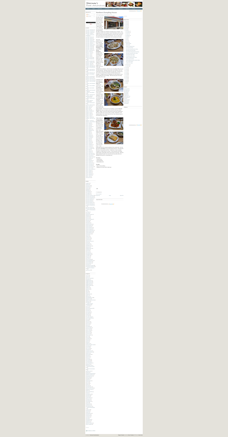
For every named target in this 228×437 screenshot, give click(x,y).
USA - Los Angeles (90, 148)
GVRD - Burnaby (89, 57)
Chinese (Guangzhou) (90, 197)
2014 (126, 74)
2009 (126, 81)
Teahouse (88, 414)
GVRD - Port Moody (90, 76)
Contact (114, 8)
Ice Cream (88, 348)
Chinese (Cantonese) (90, 195)
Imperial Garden (128, 43)
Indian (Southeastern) (90, 230)
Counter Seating (89, 316)
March (127, 42)
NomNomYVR (127, 97)
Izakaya (88, 349)
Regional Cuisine (89, 389)
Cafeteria (88, 302)
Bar (87, 291)
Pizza (88, 383)
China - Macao (89, 51)
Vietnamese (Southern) (90, 267)
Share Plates (89, 397)
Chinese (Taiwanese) (90, 208)
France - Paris (89, 56)
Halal (87, 342)
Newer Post (98, 195)
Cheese (88, 309)
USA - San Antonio (90, 164)
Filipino (88, 216)
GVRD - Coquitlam (90, 62)
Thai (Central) (89, 259)
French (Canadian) (90, 219)
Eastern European (90, 214)
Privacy (133, 8)
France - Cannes (89, 52)
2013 (126, 76)
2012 (126, 77)
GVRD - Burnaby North (90, 58)
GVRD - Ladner (89, 63)
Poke (87, 384)
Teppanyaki (88, 415)
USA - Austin (89, 125)
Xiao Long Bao (89, 424)
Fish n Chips (89, 330)
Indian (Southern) (89, 231)
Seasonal (88, 396)
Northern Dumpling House (106, 12)
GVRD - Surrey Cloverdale (91, 81)
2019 (126, 67)
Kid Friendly (89, 354)
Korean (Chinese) (90, 241)
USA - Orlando (89, 158)
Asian (88, 188)
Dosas (88, 325)
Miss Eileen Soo (127, 96)
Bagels (88, 286)
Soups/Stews (89, 401)
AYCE (88, 275)
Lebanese (88, 243)
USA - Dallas (89, 138)
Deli (87, 320)
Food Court (88, 332)
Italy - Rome (89, 109)
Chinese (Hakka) (89, 200)
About (93, 8)
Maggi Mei (126, 93)
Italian (88, 236)
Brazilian (88, 190)
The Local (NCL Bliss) (129, 61)
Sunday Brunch (89, 406)
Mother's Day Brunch (90, 374)
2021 (126, 28)
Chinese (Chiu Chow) (90, 196)
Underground (89, 419)
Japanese (88, 238)
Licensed (88, 360)
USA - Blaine (89, 132)
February (127, 64)
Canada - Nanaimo (90, 40)
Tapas (88, 412)
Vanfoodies (127, 103)
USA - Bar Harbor (89, 126)
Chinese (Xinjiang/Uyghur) (91, 209)
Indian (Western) (89, 232)
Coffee (88, 314)
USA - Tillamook (89, 175)
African (88, 184)
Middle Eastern (89, 248)
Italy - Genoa (89, 107)
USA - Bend (88, 131)
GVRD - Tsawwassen (90, 94)
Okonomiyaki (89, 377)
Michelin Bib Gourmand (90, 366)
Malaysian (88, 244)
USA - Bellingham (89, 130)
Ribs (87, 390)
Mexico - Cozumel (90, 120)
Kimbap (88, 355)
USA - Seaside (89, 170)
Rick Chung (127, 102)
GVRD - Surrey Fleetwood (91, 83)
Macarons (88, 364)
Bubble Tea (88, 298)
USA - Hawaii (89, 143)
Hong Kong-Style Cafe (90, 344)
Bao (87, 290)
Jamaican (88, 237)
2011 (126, 78)
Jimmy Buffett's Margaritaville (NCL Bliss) (132, 51)
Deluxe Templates (131, 435)
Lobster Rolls (89, 361)
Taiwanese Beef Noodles (91, 407)
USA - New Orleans (90, 153)
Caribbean (88, 194)
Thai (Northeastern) (90, 260)
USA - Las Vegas (89, 147)
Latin (87, 242)
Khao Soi (88, 353)
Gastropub (88, 338)
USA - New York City (90, 154)
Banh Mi (88, 289)
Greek (88, 221)
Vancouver (88, 177)
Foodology (126, 92)
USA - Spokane (89, 172)
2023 (126, 25)
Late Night (88, 359)
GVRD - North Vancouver (91, 70)
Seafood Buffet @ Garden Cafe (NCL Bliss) (133, 60)
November (128, 32)
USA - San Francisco (90, 166)
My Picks (127, 8)
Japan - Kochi (89, 112)
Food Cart (88, 331)
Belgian (88, 189)
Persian (88, 250)
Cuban (88, 213)
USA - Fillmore (89, 141)
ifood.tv (88, 427)
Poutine (88, 385)
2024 (126, 24)
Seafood (88, 395)
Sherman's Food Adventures (94, 435)
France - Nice (89, 55)
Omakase (88, 378)
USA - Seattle (89, 171)
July (127, 38)
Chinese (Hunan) (89, 201)
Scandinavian (89, 253)
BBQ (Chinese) (89, 281)
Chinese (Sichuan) (90, 207)
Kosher (88, 358)
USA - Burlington (89, 136)
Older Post (121, 195)
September (128, 35)
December (128, 31)
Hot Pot (88, 347)
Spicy (88, 402)
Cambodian (89, 191)
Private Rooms (89, 386)
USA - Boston (89, 133)
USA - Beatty (89, 127)
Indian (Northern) (89, 227)
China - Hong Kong (90, 50)
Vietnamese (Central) (90, 265)
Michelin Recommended (91, 368)
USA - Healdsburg (90, 144)
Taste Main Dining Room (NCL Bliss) (132, 53)
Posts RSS (100, 8)
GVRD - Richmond (90, 77)
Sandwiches (89, 394)
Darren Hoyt (140, 435)
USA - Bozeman (89, 135)
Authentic (88, 279)
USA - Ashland (89, 124)
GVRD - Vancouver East (90, 98)
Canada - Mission (89, 38)
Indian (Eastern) (89, 225)
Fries (87, 336)
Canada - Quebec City (90, 44)
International (89, 233)
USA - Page (88, 159)
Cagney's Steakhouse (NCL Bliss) (131, 57)
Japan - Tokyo (89, 115)
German (88, 220)
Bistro (88, 295)
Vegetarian (88, 420)
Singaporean (89, 254)
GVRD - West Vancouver (91, 102)
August (127, 36)
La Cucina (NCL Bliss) (129, 47)
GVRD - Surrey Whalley (90, 92)
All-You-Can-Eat (89, 278)
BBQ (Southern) (89, 285)
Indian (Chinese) (89, 224)
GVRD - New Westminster (91, 67)
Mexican (88, 247)
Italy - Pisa (88, 108)
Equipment (121, 8)
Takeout (88, 409)
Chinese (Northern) (90, 202)
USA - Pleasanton (89, 160)
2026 (126, 21)
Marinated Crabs (89, 365)
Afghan (88, 183)
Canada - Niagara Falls (90, 41)
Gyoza (88, 341)
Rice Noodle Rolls (90, 391)
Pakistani (88, 249)
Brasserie (88, 296)
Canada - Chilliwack (90, 32)
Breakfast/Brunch (89, 297)
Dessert (88, 321)
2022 (126, 27)
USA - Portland (89, 161)
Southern (88, 255)
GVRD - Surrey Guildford (91, 85)
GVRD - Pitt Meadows (90, 72)
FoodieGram (127, 91)
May (127, 39)
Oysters (88, 379)
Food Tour (88, 333)
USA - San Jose (89, 167)
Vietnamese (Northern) (90, 266)
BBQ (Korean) (89, 284)
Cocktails (88, 313)
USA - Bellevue (112, 15)
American (88, 185)
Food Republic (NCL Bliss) (130, 54)
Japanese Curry (89, 350)
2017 (126, 70)
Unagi (88, 418)
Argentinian (88, 186)
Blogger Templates (121, 435)
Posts (88, 14)
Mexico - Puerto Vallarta (90, 121)
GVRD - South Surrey (90, 78)
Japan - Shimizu (89, 114)
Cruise (88, 319)
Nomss (126, 98)
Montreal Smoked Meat (90, 373)
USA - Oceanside (89, 155)
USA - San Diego (89, 165)
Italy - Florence (89, 106)
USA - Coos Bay (89, 137)
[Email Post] (97, 188)
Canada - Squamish (90, 45)
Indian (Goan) (89, 226)
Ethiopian (88, 215)
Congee (88, 315)
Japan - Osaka (89, 113)
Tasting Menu (89, 413)
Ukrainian (88, 264)
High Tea (88, 343)
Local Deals (107, 8)
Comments (89, 16)
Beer (87, 292)
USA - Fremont (89, 142)
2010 (126, 80)
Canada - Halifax (89, 33)
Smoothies (88, 400)
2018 (126, 69)
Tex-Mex (88, 258)
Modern (88, 372)
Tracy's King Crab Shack (130, 58)
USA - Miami (89, 149)
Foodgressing (127, 90)
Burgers (88, 301)
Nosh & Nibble (127, 99)
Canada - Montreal (90, 39)
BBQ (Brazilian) (89, 280)
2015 (126, 73)
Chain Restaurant (89, 308)
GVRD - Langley (89, 64)
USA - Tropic (89, 176)
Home (88, 8)
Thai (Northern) (89, 261)
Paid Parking (89, 380)
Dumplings (88, 326)
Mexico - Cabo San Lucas (91, 118)
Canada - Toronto (89, 46)
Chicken (88, 310)
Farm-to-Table (89, 327)
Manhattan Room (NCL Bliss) (130, 50)
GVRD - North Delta (90, 69)
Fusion (88, 337)
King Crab (88, 356)
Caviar (88, 307)
